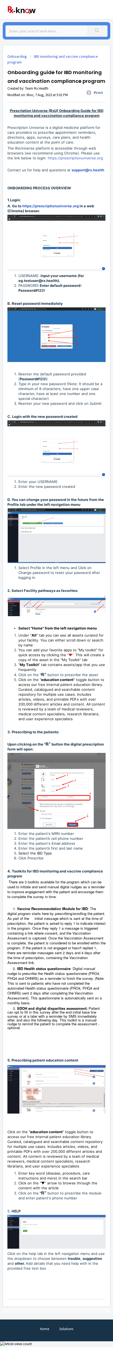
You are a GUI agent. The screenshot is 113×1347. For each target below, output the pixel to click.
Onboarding (17, 56)
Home (44, 1329)
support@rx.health (88, 170)
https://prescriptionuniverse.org (75, 158)
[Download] (46, 690)
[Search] (97, 31)
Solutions (66, 1329)
